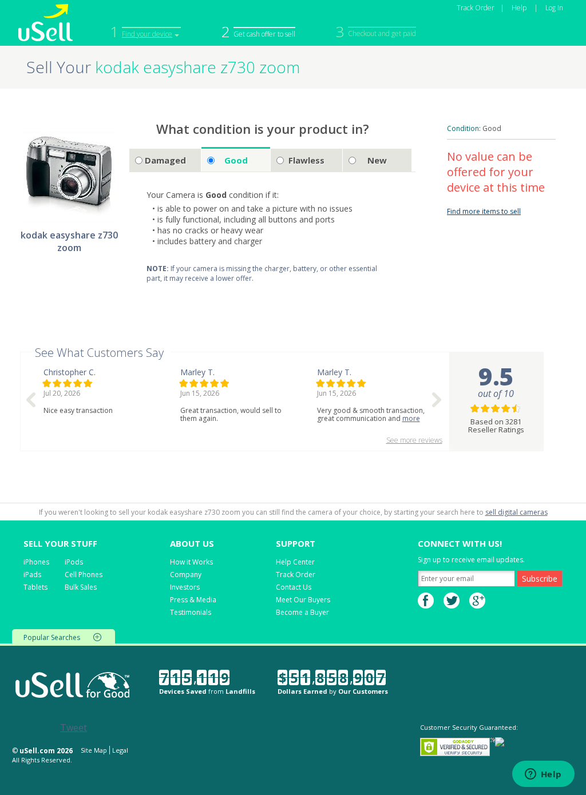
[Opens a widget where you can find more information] (543, 775)
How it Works (191, 562)
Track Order (475, 8)
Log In (554, 8)
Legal (120, 750)
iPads (32, 574)
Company (185, 574)
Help (519, 8)
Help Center (295, 562)
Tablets (35, 587)
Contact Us (293, 587)
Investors (185, 587)
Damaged (165, 160)
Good (236, 160)
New (377, 160)
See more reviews (414, 440)
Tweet (73, 727)
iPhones (36, 562)
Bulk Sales (81, 587)
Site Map (94, 750)
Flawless (306, 160)
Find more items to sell (484, 211)
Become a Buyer (302, 612)
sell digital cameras (516, 512)
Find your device (147, 34)
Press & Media (193, 600)
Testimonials (190, 612)
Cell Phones (83, 574)
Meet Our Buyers (303, 600)
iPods (74, 562)
